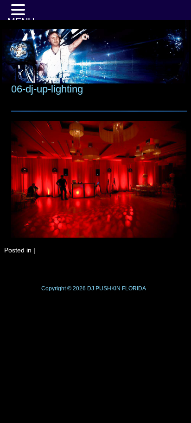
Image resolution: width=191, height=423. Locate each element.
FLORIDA (134, 288)
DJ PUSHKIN (103, 288)
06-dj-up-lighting (47, 89)
